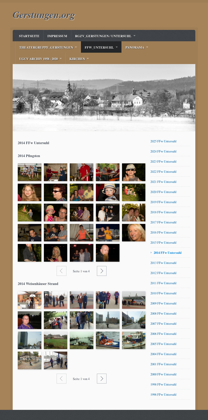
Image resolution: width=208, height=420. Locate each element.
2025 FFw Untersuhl (163, 141)
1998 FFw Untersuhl (163, 384)
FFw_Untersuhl (99, 47)
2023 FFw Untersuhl (163, 161)
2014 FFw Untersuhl (168, 252)
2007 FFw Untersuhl (163, 323)
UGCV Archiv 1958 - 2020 (38, 58)
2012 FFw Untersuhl (163, 273)
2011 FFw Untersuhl (163, 283)
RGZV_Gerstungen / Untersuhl (103, 36)
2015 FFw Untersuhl (163, 242)
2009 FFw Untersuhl (163, 303)
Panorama (135, 47)
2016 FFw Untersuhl (163, 232)
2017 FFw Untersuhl (163, 222)
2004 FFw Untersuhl (163, 354)
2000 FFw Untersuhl (163, 374)
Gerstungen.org (44, 14)
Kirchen (77, 58)
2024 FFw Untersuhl (163, 151)
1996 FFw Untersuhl (163, 394)
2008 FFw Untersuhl (163, 313)
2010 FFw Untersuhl (163, 293)
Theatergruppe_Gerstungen (46, 47)
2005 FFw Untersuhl (163, 343)
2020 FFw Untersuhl (163, 191)
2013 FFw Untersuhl (163, 262)
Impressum (57, 36)
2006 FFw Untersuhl (163, 333)
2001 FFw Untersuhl (163, 364)
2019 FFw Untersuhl (163, 202)
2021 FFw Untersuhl (163, 181)
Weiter (102, 271)
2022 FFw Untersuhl (163, 171)
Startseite (29, 36)
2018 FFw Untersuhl (163, 212)
